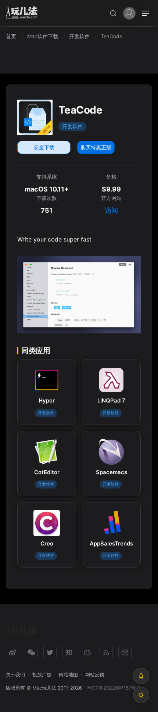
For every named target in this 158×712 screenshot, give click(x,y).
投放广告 (41, 674)
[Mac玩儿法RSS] (106, 652)
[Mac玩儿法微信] (31, 652)
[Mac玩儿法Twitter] (50, 652)
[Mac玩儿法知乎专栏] (68, 652)
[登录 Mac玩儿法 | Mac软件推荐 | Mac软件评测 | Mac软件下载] (129, 13)
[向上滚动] (141, 676)
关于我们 (15, 674)
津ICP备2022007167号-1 (113, 688)
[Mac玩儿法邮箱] (125, 652)
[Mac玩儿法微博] (12, 652)
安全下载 (44, 147)
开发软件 (72, 126)
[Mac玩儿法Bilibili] (87, 652)
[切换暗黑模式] (141, 695)
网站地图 (68, 674)
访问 (111, 210)
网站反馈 (94, 674)
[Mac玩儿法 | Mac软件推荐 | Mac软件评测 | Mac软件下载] (24, 13)
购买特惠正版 (95, 147)
